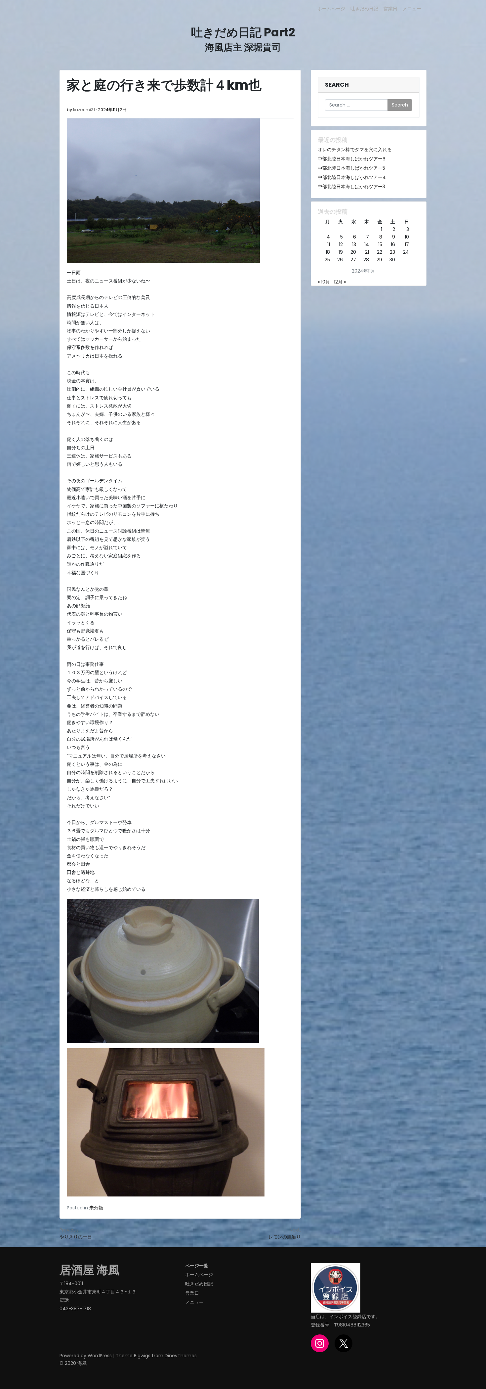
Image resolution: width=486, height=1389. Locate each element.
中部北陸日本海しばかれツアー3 (351, 186)
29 (379, 259)
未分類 (96, 1207)
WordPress (100, 1355)
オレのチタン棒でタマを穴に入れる (355, 149)
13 (354, 244)
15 (380, 244)
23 (392, 252)
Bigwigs (142, 1355)
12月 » (340, 282)
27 (353, 259)
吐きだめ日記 (364, 8)
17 (407, 244)
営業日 (390, 8)
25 (327, 259)
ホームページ (331, 8)
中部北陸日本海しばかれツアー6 (351, 158)
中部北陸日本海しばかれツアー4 (352, 177)
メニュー (412, 8)
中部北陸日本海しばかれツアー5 (351, 168)
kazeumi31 (84, 109)
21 (367, 252)
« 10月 (324, 282)
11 (328, 244)
